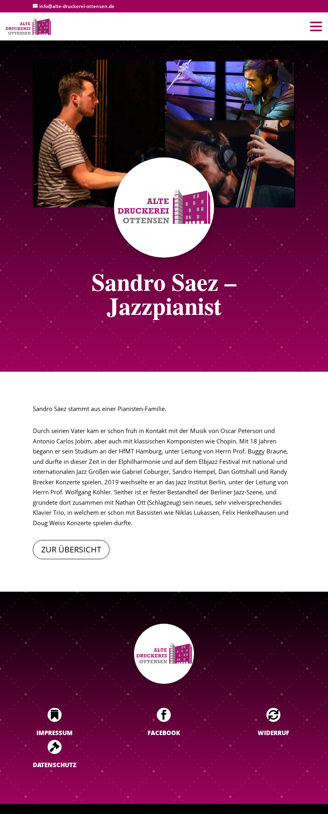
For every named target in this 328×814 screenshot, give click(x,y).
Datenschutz (54, 765)
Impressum (54, 733)
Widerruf (273, 733)
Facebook (164, 733)
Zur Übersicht (71, 549)
